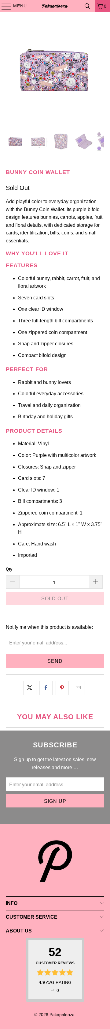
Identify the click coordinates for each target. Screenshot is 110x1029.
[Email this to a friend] (78, 688)
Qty (9, 569)
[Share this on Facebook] (46, 688)
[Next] (100, 72)
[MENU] (3, 6)
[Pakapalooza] (55, 6)
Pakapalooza (62, 1014)
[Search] (87, 6)
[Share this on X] (29, 688)
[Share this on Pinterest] (62, 688)
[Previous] (10, 72)
